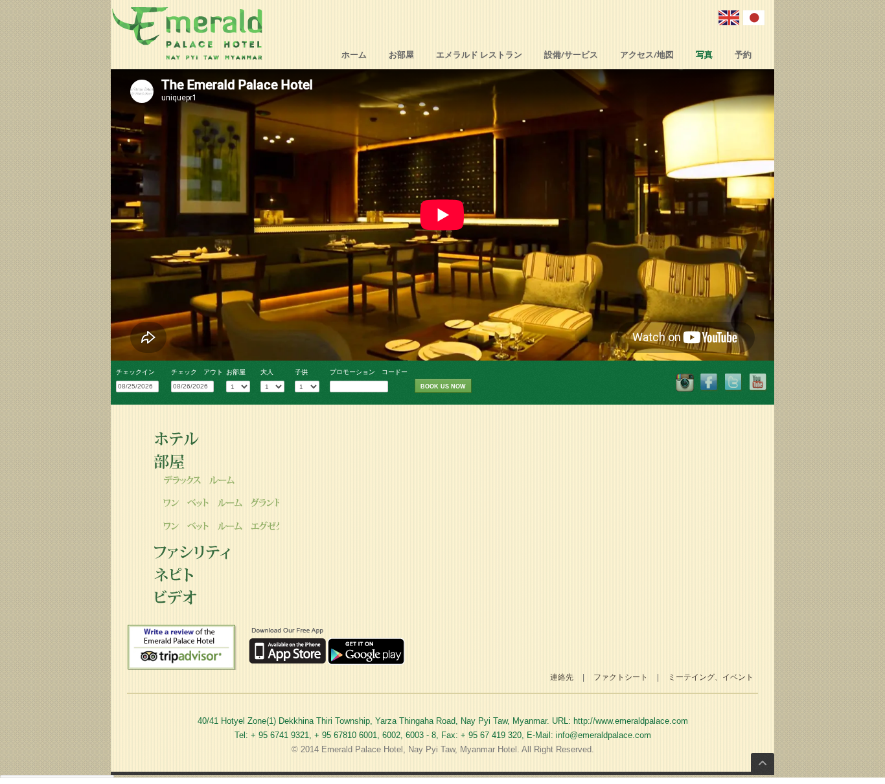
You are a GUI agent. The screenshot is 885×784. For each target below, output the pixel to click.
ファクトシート (620, 677)
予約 (743, 55)
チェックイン (135, 371)
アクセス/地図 (647, 55)
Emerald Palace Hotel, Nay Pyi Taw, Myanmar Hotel (419, 749)
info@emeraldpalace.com (603, 735)
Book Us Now (443, 386)
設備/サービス (571, 55)
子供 (301, 371)
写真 (704, 55)
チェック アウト (197, 371)
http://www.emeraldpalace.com (630, 721)
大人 (266, 371)
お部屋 (401, 55)
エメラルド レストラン (479, 55)
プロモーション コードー (369, 371)
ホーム (354, 55)
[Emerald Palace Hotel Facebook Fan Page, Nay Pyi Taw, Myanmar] (685, 383)
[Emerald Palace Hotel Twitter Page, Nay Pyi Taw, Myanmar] (734, 383)
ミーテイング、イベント (710, 677)
